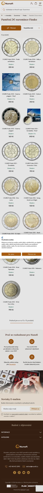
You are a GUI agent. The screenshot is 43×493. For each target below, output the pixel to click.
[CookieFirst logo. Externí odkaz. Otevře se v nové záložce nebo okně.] (2, 238)
